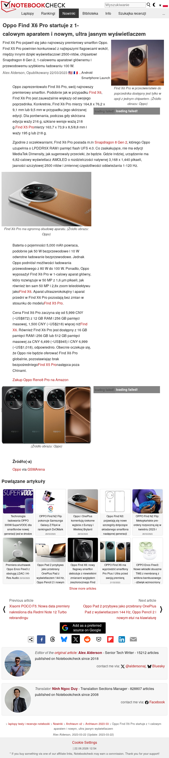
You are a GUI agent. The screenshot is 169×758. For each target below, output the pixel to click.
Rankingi (48, 13)
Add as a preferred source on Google (87, 627)
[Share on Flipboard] (110, 639)
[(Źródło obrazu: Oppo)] (46, 414)
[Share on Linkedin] (122, 639)
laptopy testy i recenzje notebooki (29, 724)
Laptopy (27, 13)
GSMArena (36, 469)
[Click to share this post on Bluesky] (64, 639)
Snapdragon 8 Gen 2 (111, 142)
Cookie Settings (84, 742)
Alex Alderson (90, 652)
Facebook (157, 701)
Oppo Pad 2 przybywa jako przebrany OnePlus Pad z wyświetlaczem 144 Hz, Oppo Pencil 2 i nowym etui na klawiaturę (119, 611)
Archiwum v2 (74, 724)
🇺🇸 (70, 72)
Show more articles (82, 588)
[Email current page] (133, 639)
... (163, 13)
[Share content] (31, 639)
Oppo (17, 469)
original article (66, 652)
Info (108, 13)
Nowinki (68, 13)
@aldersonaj (135, 665)
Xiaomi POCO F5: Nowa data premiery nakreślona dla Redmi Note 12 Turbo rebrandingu (39, 611)
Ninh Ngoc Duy (65, 688)
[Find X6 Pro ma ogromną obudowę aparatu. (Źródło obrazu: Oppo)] (46, 199)
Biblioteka (90, 13)
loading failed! (104, 111)
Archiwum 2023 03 (97, 724)
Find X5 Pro (24, 127)
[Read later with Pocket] (99, 639)
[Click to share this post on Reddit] (87, 639)
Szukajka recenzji (132, 13)
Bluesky (158, 665)
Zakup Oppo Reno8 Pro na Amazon (40, 379)
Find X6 (95, 92)
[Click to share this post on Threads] (52, 639)
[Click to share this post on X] (76, 639)
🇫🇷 (75, 72)
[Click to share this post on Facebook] (41, 639)
